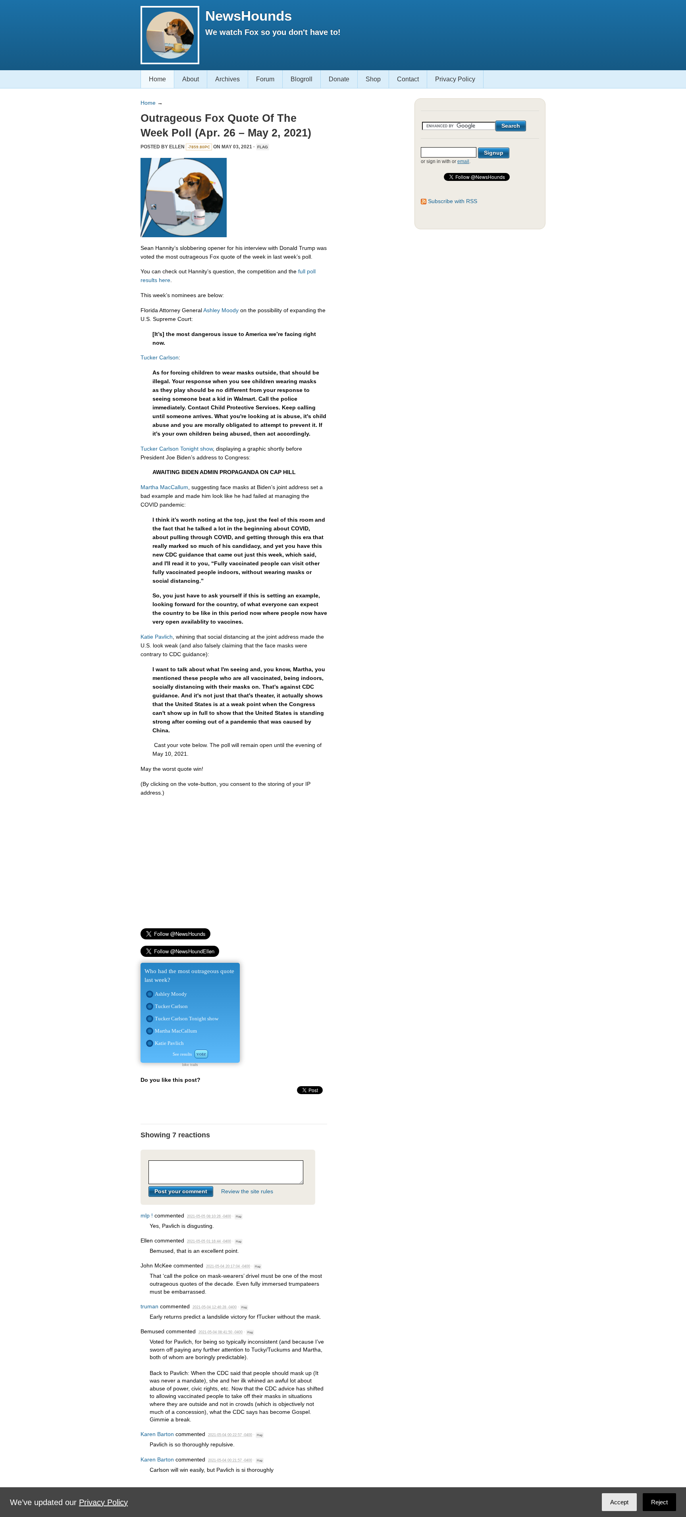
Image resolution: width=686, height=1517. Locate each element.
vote (201, 1054)
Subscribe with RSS (452, 201)
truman (149, 1306)
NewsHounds (248, 15)
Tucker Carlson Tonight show (177, 448)
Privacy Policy (455, 79)
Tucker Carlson (160, 357)
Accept (619, 1502)
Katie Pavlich (157, 637)
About (190, 79)
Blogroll (301, 79)
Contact (408, 79)
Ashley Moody (221, 310)
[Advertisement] (234, 858)
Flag (262, 147)
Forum (265, 79)
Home (157, 79)
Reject (659, 1502)
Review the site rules (247, 1191)
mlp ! (147, 1215)
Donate (339, 79)
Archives (227, 79)
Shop (373, 79)
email (463, 161)
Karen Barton (157, 1434)
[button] (149, 994)
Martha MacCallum (164, 487)
